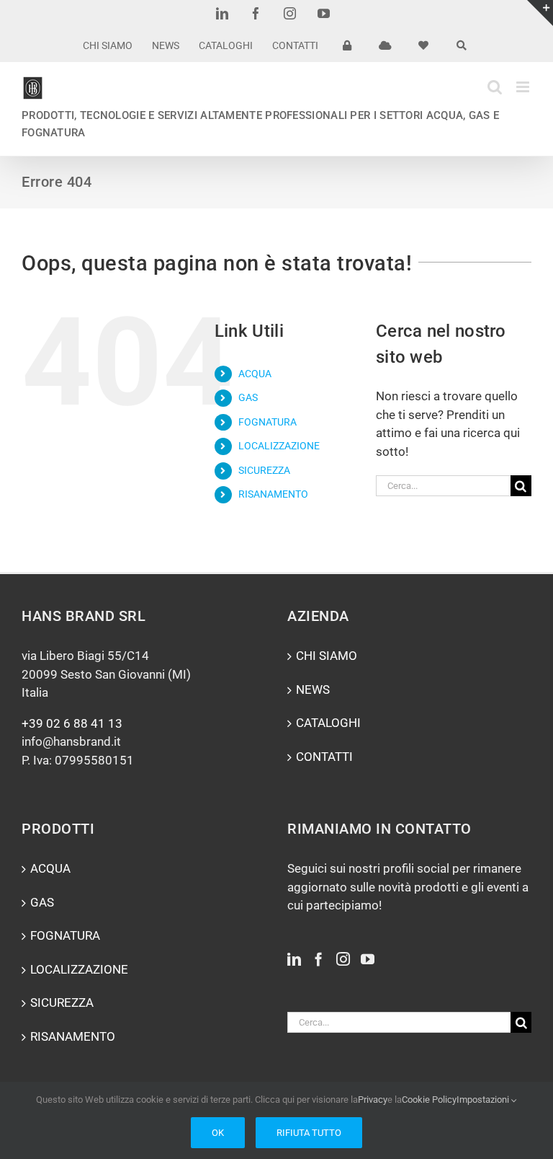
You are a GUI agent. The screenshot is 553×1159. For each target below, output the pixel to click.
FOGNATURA (267, 422)
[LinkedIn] (294, 959)
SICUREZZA (264, 470)
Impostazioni (484, 1099)
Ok (218, 1132)
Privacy (372, 1099)
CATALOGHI (328, 722)
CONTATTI (324, 756)
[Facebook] (318, 959)
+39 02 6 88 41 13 (72, 723)
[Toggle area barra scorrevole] (540, 13)
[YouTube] (367, 959)
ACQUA (254, 373)
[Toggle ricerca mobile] (494, 86)
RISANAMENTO (273, 494)
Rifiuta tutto (308, 1132)
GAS (248, 397)
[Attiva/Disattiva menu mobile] (523, 86)
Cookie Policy (429, 1099)
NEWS (313, 689)
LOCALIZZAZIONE (279, 445)
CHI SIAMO (326, 655)
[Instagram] (343, 959)
